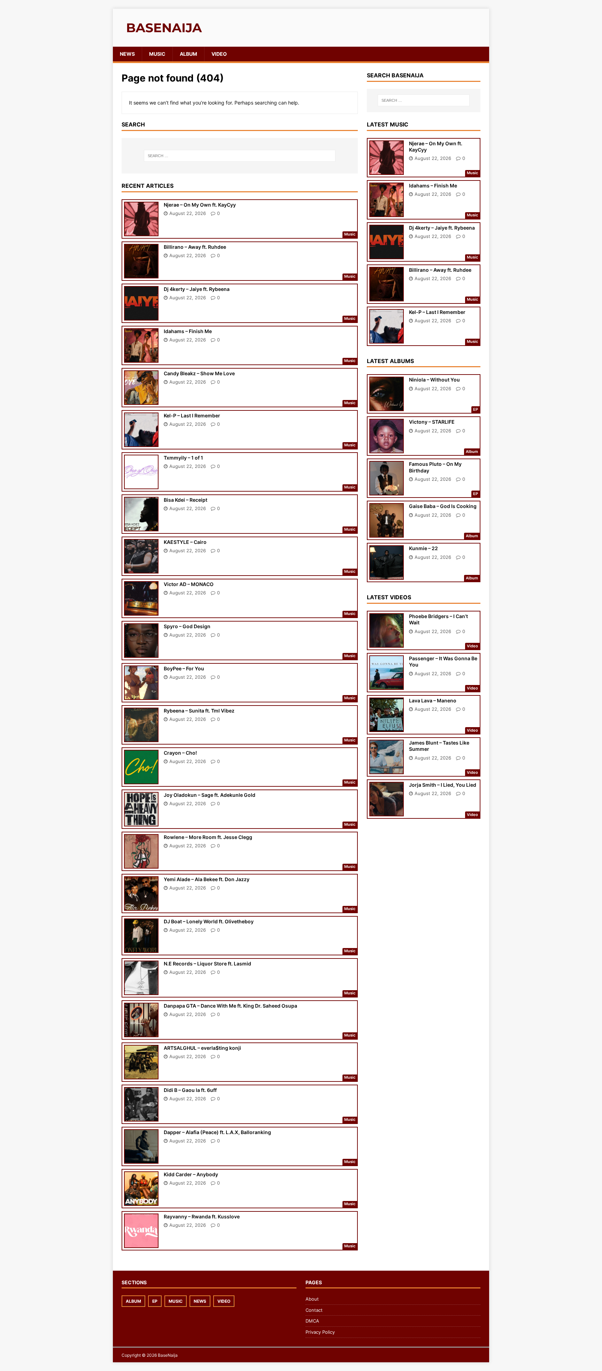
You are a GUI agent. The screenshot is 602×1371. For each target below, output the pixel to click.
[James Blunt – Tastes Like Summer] (386, 769)
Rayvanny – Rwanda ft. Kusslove (202, 1216)
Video (219, 54)
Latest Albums (390, 360)
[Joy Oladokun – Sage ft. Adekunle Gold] (141, 821)
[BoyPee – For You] (141, 695)
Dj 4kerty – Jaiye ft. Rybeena (197, 289)
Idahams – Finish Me (188, 331)
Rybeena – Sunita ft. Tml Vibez (199, 711)
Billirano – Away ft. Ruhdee (195, 247)
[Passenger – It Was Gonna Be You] (386, 685)
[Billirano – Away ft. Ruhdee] (141, 273)
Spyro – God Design (187, 626)
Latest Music (387, 124)
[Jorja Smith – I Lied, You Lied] (386, 812)
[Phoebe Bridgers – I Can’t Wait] (386, 643)
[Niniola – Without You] (386, 406)
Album (188, 54)
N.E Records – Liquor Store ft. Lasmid (207, 963)
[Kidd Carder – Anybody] (141, 1201)
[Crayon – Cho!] (141, 779)
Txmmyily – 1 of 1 (183, 458)
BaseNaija (168, 1355)
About (312, 1299)
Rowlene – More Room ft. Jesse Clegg (208, 837)
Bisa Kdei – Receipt (185, 500)
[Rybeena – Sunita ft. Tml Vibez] (141, 737)
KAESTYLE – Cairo (185, 542)
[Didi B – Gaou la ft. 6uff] (141, 1116)
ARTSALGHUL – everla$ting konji (202, 1048)
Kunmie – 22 (423, 548)
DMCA (312, 1321)
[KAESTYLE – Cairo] (141, 568)
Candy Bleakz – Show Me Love (199, 373)
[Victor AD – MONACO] (141, 611)
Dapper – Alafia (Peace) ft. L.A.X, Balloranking (217, 1132)
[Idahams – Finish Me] (141, 358)
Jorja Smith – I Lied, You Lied (442, 785)
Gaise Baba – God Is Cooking (443, 506)
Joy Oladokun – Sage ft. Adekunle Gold (209, 795)
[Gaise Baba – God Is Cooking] (386, 533)
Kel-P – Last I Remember (192, 415)
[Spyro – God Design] (141, 653)
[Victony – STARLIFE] (386, 449)
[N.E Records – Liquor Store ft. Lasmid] (141, 990)
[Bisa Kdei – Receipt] (141, 526)
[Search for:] (239, 156)
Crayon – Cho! (180, 753)
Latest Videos (389, 597)
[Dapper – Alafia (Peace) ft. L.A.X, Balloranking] (141, 1159)
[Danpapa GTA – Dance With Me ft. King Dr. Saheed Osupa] (141, 1032)
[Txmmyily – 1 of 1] (141, 484)
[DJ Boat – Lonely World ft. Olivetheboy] (141, 948)
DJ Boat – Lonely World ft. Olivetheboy (209, 921)
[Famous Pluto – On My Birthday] (386, 491)
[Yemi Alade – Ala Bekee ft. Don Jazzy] (141, 906)
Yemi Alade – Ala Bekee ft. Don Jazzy (206, 879)
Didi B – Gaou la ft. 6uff (190, 1090)
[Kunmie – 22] (386, 575)
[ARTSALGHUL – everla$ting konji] (141, 1074)
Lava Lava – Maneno (432, 700)
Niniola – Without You (434, 380)
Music (157, 54)
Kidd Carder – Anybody (191, 1174)
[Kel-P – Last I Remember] (141, 442)
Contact (314, 1310)
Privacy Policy (320, 1332)
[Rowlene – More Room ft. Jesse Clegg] (141, 863)
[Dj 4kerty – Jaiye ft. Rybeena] (141, 315)
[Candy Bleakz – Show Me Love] (141, 400)
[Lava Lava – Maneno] (386, 727)
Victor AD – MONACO (189, 584)
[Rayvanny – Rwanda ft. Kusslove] (141, 1243)
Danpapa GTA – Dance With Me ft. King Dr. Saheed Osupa (230, 1006)
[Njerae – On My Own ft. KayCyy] (141, 231)
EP (154, 1301)
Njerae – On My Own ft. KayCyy (200, 205)
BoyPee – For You (184, 668)
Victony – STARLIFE (432, 422)
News (127, 54)
